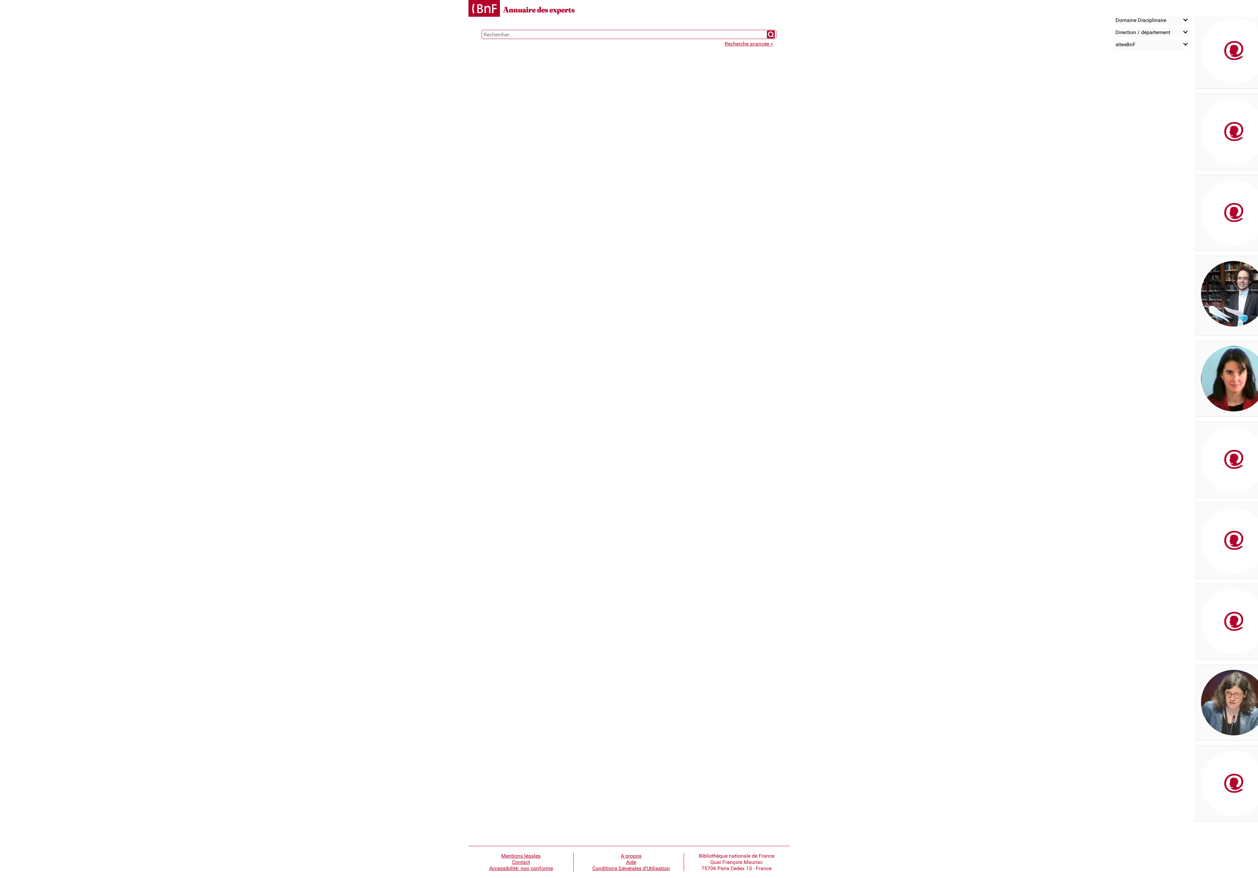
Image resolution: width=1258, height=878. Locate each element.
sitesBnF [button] (1125, 44)
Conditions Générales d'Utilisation (631, 868)
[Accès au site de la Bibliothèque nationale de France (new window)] (484, 9)
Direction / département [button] (1142, 32)
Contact (521, 862)
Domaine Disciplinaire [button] (1140, 20)
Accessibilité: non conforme (521, 868)
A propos (631, 856)
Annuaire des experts (539, 9)
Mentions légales (521, 856)
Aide (631, 862)
